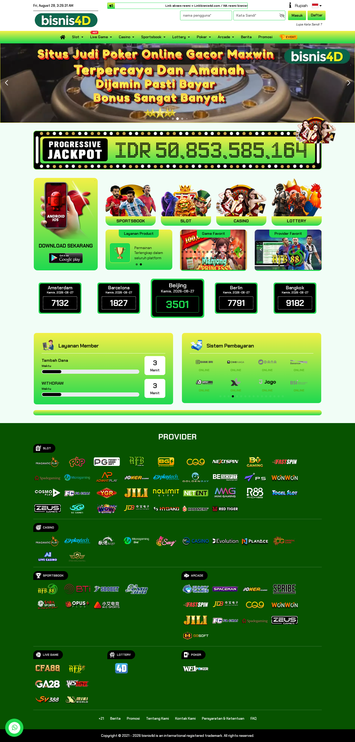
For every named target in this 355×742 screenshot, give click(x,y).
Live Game (99, 37)
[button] (348, 83)
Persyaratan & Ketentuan (223, 718)
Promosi (265, 37)
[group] (288, 250)
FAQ (254, 718)
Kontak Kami (185, 718)
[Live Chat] (319, 126)
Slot (75, 37)
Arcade (224, 37)
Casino (124, 37)
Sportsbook (151, 37)
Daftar (317, 15)
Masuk (297, 15)
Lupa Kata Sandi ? (309, 24)
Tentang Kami (157, 718)
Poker (202, 37)
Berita (246, 37)
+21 (101, 718)
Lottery (179, 37)
